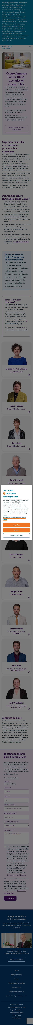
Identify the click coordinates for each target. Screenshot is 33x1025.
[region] (16, 512)
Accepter (16, 530)
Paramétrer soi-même (16, 535)
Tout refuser (16, 525)
